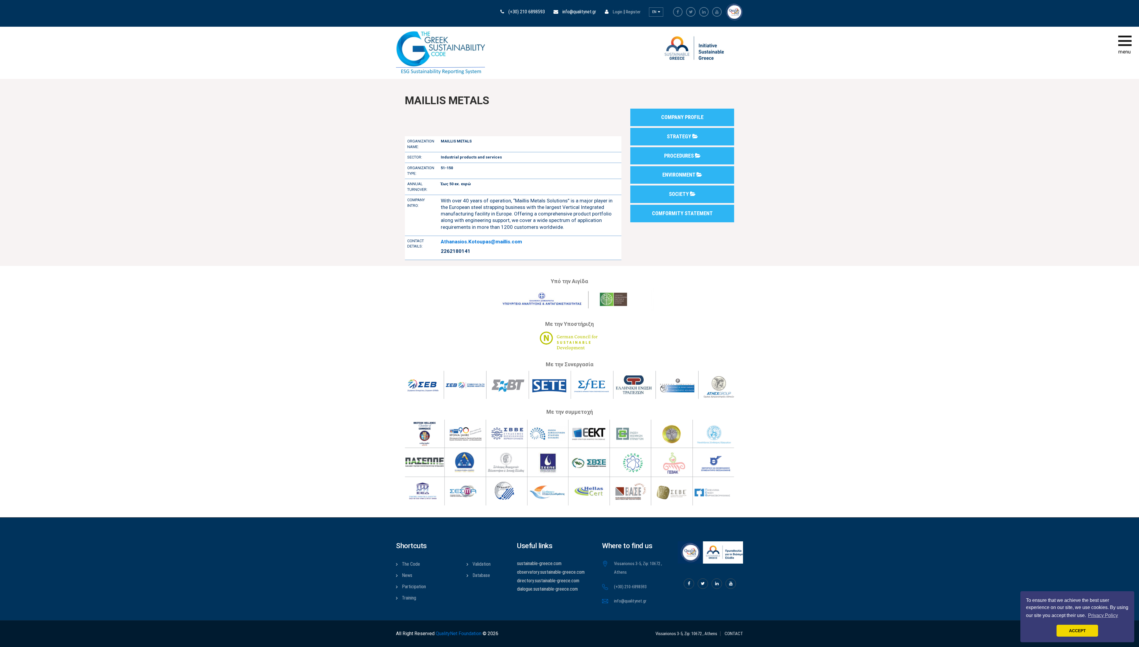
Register (633, 12)
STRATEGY (679, 136)
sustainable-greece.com (539, 563)
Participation (414, 586)
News (407, 575)
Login (617, 12)
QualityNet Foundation (458, 633)
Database (481, 575)
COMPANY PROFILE (682, 117)
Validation (482, 564)
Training (409, 598)
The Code (411, 564)
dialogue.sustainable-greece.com (547, 589)
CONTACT (734, 633)
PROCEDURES (679, 156)
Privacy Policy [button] (1103, 615)
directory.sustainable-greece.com (548, 580)
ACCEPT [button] (1077, 630)
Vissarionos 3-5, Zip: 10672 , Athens (686, 633)
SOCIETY (679, 194)
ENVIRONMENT (679, 175)
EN (654, 11)
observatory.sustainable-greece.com (551, 572)
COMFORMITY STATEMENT (682, 213)
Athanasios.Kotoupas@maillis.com (481, 242)
